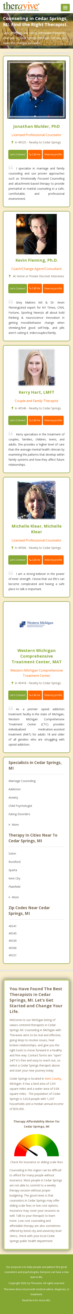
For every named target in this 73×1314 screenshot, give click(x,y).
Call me (35, 154)
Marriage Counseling (22, 781)
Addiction (15, 789)
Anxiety (13, 797)
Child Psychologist (20, 806)
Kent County (53, 1078)
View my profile (53, 154)
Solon (12, 853)
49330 (13, 941)
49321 (13, 955)
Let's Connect (17, 154)
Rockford (14, 862)
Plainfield (14, 887)
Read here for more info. (36, 1300)
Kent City (14, 878)
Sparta (13, 870)
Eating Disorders (19, 814)
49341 (13, 926)
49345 (13, 933)
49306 (13, 948)
